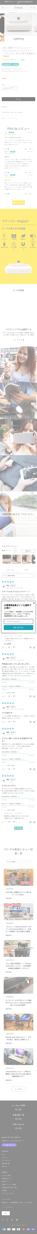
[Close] (34, 603)
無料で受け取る (18, 627)
